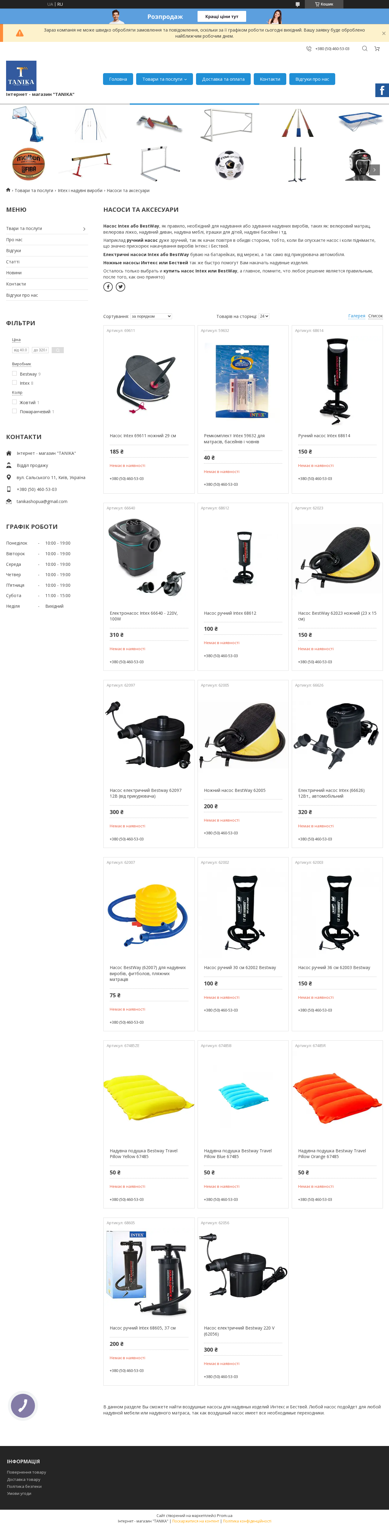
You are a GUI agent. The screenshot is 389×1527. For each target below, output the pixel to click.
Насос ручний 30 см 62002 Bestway (240, 967)
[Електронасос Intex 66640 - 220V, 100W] (149, 558)
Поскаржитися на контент (195, 1521)
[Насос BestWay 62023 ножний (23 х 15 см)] (337, 558)
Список (375, 316)
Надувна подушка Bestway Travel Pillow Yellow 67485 (143, 1154)
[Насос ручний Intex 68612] (243, 558)
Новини (14, 272)
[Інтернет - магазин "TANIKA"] (21, 76)
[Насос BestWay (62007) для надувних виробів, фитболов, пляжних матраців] (149, 912)
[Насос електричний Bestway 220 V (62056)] (243, 1273)
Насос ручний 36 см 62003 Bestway (334, 967)
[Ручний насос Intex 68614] (337, 381)
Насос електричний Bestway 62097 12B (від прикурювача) (145, 793)
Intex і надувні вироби (80, 190)
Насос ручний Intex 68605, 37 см (143, 1328)
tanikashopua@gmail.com (42, 501)
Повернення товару (26, 1472)
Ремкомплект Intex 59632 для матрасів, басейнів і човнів (234, 438)
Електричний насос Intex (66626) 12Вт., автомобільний (331, 793)
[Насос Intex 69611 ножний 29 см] (149, 381)
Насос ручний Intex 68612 (230, 613)
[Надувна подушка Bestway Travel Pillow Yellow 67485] (149, 1096)
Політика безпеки (24, 1486)
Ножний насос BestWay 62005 (235, 790)
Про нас (14, 239)
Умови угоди (19, 1493)
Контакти (270, 79)
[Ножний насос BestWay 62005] (243, 735)
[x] (120, 287)
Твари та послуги (24, 228)
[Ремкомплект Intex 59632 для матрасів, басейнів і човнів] (243, 381)
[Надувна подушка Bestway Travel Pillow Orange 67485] (337, 1096)
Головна (118, 79)
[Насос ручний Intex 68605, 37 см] (149, 1273)
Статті (12, 262)
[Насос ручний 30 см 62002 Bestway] (243, 912)
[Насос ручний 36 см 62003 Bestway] (337, 912)
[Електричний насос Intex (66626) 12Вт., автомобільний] (337, 735)
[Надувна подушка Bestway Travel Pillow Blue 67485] (243, 1096)
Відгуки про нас (312, 79)
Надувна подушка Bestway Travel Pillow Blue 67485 (238, 1154)
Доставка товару (23, 1479)
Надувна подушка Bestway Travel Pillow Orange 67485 (332, 1154)
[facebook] (108, 287)
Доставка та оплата (223, 79)
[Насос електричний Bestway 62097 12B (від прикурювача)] (149, 735)
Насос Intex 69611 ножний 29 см (143, 435)
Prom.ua (224, 1515)
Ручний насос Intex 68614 (324, 435)
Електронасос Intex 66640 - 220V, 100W (144, 616)
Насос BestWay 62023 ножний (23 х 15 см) (337, 616)
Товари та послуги (162, 79)
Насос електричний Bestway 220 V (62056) (239, 1331)
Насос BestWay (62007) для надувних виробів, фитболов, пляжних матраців (148, 973)
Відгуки (13, 250)
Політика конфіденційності (247, 1521)
